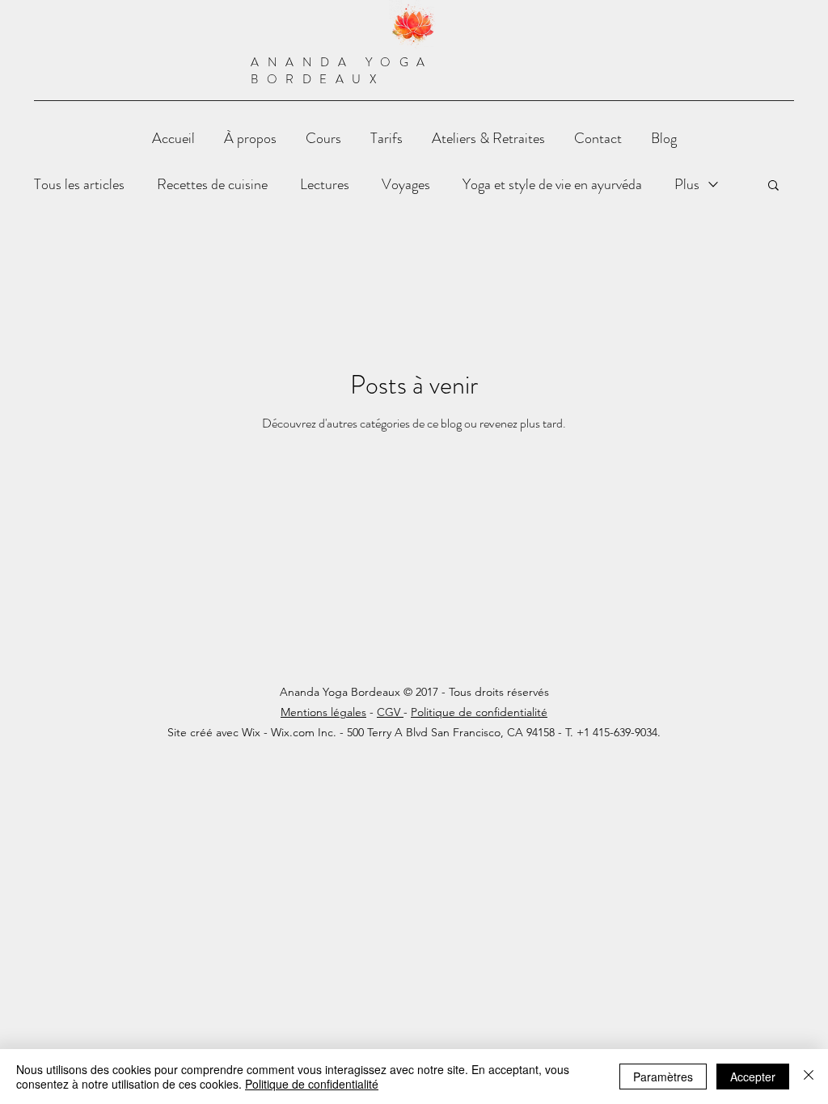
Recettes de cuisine (212, 184)
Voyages (406, 184)
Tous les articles (79, 184)
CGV (390, 712)
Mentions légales (323, 712)
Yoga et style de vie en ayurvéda (552, 184)
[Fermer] (808, 1076)
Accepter (752, 1076)
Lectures (324, 184)
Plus (686, 184)
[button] (773, 186)
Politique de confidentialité (479, 712)
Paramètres (663, 1076)
